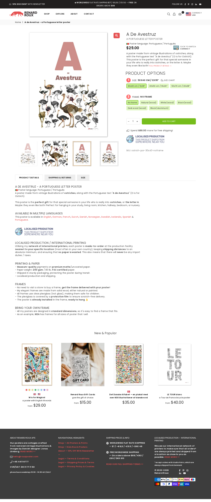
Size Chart (169, 80)
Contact (89, 14)
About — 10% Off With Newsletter (76, 450)
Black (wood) (184, 102)
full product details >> (160, 66)
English (47, 216)
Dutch (75, 216)
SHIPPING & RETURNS (60, 177)
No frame (132, 102)
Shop (47, 14)
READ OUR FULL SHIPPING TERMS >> (124, 464)
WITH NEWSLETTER (28, 4)
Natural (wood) (148, 102)
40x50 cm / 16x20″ (158, 86)
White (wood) (167, 102)
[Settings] (174, 14)
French (67, 216)
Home (18, 22)
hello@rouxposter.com (25, 456)
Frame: (140, 97)
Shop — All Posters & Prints (73, 442)
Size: (151, 80)
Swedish (105, 216)
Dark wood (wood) (137, 108)
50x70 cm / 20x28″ (181, 86)
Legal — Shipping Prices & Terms (76, 462)
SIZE (83, 177)
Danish (83, 216)
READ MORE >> (27, 451)
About (74, 14)
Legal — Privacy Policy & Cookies (76, 466)
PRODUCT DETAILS (29, 177)
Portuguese (21, 219)
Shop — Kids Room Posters (72, 446)
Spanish (127, 216)
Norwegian (94, 216)
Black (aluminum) (159, 108)
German (57, 216)
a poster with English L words (174, 399)
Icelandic (116, 216)
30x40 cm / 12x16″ (136, 86)
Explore (60, 14)
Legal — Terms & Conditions (73, 458)
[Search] (168, 14)
